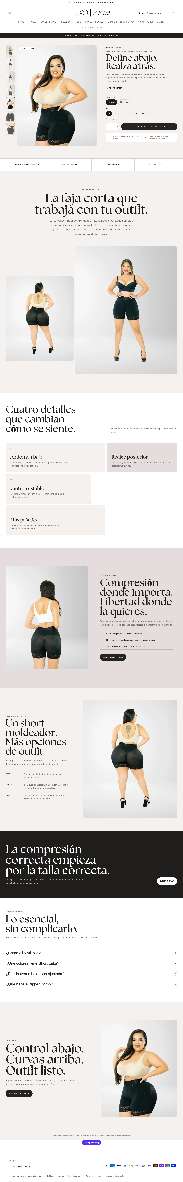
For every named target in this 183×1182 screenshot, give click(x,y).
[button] (10, 13)
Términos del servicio (94, 1176)
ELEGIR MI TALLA (167, 881)
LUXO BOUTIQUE (20, 1176)
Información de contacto (114, 1176)
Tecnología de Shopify (35, 1176)
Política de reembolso (55, 1176)
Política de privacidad (75, 1176)
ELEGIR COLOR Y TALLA (113, 657)
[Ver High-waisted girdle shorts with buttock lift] (10, 51)
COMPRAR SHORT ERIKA (19, 1093)
